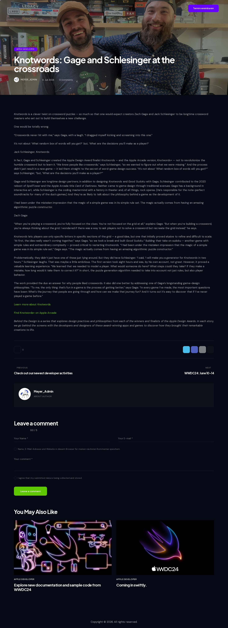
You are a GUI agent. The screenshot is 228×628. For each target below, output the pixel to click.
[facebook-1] (34, 401)
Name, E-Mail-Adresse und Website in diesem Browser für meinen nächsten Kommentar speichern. (69, 449)
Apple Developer (25, 49)
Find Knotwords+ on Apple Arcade (35, 312)
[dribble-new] (46, 401)
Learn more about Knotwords (32, 304)
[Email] (202, 349)
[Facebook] (194, 349)
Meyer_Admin (43, 391)
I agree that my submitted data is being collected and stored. (50, 478)
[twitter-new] (40, 401)
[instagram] (52, 401)
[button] (210, 349)
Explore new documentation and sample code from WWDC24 (57, 587)
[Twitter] (186, 349)
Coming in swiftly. (131, 585)
